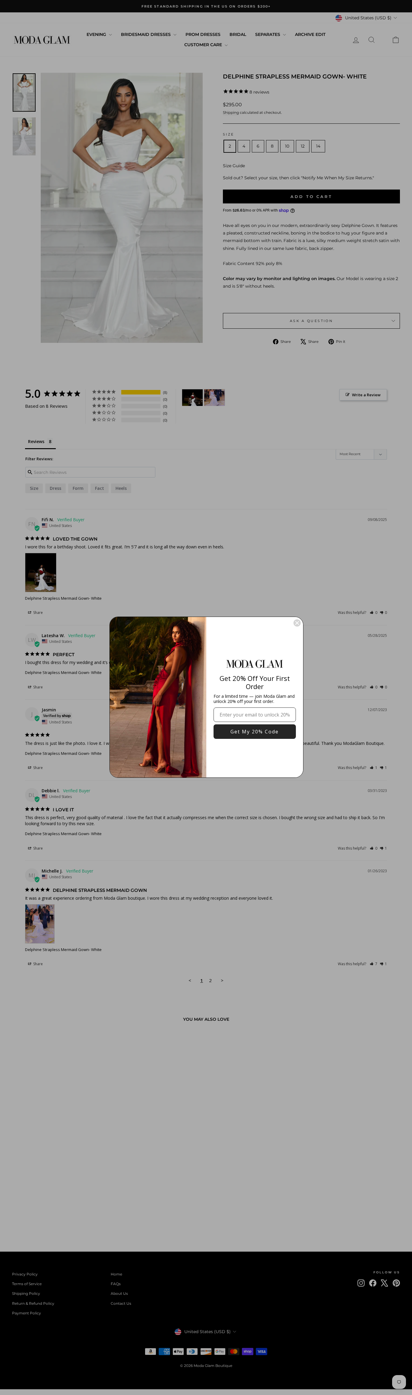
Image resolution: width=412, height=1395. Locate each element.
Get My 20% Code (254, 731)
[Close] (297, 623)
